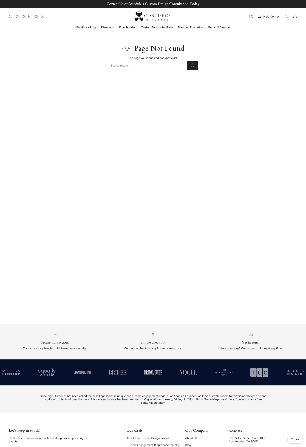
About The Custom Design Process (148, 438)
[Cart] (295, 16)
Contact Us (115, 3)
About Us (191, 438)
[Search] (192, 65)
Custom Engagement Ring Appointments (152, 445)
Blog (188, 445)
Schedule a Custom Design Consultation (158, 3)
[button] (287, 16)
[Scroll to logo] (82, 372)
